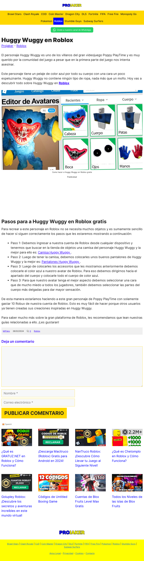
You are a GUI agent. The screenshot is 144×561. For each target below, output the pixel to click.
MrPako (6, 331)
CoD (37, 544)
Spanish (8, 424)
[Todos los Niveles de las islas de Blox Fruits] (127, 489)
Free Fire (113, 14)
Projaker (7, 46)
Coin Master (56, 14)
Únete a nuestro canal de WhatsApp (74, 30)
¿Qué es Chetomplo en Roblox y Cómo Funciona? (126, 456)
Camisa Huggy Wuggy (54, 252)
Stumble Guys (73, 21)
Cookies (79, 553)
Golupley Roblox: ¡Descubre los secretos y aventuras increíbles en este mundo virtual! (16, 506)
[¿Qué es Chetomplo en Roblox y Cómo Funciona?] (127, 443)
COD (44, 14)
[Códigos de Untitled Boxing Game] (53, 489)
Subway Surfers (93, 21)
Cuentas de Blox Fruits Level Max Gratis (87, 501)
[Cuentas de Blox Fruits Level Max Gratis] (90, 489)
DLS (84, 14)
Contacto (90, 553)
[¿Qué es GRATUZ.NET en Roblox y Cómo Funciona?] (16, 443)
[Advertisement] (72, 198)
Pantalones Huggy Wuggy (61, 261)
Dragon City (72, 14)
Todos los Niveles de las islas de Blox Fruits (127, 501)
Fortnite (93, 14)
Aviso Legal (55, 553)
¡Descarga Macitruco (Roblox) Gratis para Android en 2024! (53, 456)
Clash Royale (31, 14)
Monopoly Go (129, 14)
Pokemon (46, 21)
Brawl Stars (15, 14)
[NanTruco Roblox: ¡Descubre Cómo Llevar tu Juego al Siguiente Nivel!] (90, 443)
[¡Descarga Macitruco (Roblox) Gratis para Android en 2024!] (53, 443)
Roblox (58, 21)
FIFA (103, 14)
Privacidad (68, 553)
